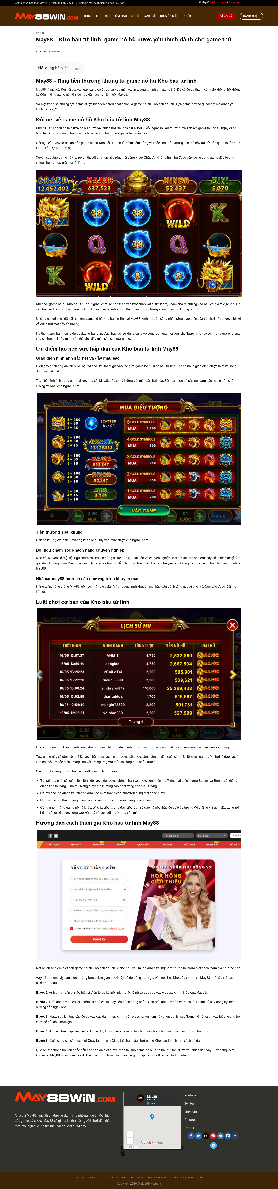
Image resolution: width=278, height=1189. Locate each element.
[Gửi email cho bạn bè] (205, 1135)
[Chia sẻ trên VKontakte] (220, 1135)
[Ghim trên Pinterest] (213, 1135)
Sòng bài (120, 16)
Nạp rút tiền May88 (63, 2)
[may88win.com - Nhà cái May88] (46, 16)
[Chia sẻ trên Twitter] (198, 1135)
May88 (41, 89)
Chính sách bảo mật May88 (31, 2)
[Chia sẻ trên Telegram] (213, 1145)
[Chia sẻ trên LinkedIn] (227, 1135)
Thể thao (103, 16)
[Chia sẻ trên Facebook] (191, 1135)
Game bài (149, 16)
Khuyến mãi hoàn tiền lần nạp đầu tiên (101, 2)
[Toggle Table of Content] (75, 68)
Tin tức (186, 16)
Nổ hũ (134, 16)
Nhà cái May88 (26, 1115)
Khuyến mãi (168, 16)
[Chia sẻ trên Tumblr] (235, 1135)
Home (88, 16)
